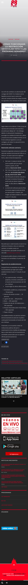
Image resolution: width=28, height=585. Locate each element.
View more (14, 387)
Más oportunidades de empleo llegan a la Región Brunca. (13, 465)
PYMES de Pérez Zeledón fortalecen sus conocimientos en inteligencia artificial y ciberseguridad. (13, 476)
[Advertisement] (14, 22)
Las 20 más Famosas (6, 505)
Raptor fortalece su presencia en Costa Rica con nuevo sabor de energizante (13, 470)
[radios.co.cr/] (9, 529)
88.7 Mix (3, 500)
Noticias (11, 39)
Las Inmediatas (5, 496)
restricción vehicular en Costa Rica (12, 361)
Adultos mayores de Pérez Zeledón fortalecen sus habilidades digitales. (12, 482)
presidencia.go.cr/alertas (13, 253)
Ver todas (4, 487)
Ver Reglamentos (14, 454)
